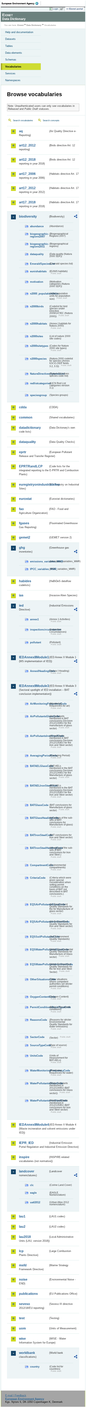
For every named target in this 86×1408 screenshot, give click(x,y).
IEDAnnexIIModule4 (33, 1124)
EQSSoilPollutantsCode (39, 936)
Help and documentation (19, 32)
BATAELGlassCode (39, 766)
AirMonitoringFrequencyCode (39, 703)
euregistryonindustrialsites (33, 484)
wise (22, 1338)
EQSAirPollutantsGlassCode (39, 904)
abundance (37, 226)
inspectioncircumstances (39, 629)
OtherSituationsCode (39, 979)
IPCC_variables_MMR (39, 569)
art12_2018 (27, 159)
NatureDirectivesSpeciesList (39, 373)
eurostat (25, 498)
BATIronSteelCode (39, 835)
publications (28, 1293)
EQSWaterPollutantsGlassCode (39, 949)
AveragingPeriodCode (39, 755)
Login (55, 9)
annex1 (34, 619)
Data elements (13, 52)
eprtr (22, 452)
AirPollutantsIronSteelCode (39, 735)
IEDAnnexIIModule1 (33, 657)
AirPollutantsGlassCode (39, 716)
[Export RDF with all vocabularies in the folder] (75, 217)
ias (21, 595)
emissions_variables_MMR (39, 561)
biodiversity (28, 216)
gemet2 (24, 537)
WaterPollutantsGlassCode (39, 1083)
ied (21, 605)
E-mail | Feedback (15, 1395)
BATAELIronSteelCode (39, 785)
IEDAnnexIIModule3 (33, 686)
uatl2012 (35, 1202)
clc (32, 1185)
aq (21, 131)
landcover (26, 1171)
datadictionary (30, 427)
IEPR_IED (26, 1143)
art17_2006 (27, 173)
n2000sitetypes (39, 345)
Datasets (10, 38)
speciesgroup (38, 395)
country (34, 1366)
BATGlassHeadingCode (39, 817)
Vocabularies (13, 66)
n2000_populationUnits (39, 293)
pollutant (35, 642)
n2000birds (37, 306)
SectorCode (37, 1037)
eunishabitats (38, 271)
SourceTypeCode (39, 1045)
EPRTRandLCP (31, 466)
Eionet (20, 25)
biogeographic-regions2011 (39, 245)
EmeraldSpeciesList (39, 263)
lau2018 (25, 1237)
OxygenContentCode (39, 996)
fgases (24, 523)
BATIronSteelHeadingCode (39, 847)
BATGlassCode (39, 805)
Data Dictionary (33, 25)
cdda (23, 407)
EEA (21, 3)
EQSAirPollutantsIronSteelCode (39, 921)
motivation (36, 281)
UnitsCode (36, 1055)
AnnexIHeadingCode (39, 671)
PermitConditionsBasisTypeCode (39, 1007)
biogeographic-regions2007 (39, 235)
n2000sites (36, 336)
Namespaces (12, 80)
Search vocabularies (23, 120)
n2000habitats (38, 323)
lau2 (22, 1226)
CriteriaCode (37, 877)
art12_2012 (27, 145)
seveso (24, 1304)
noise (23, 1279)
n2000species (38, 358)
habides (25, 581)
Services (10, 73)
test (22, 1318)
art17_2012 (27, 188)
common (25, 417)
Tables (9, 45)
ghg (22, 547)
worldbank (27, 1353)
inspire (24, 1157)
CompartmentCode (39, 865)
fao (21, 509)
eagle (33, 1192)
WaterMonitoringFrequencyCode (39, 1070)
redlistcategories (39, 383)
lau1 (22, 1216)
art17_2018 (27, 202)
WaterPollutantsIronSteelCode (39, 1100)
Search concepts (51, 120)
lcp (21, 1251)
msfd (23, 1265)
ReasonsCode (38, 1019)
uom (22, 1328)
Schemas (10, 59)
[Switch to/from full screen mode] (62, 9)
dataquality (37, 254)
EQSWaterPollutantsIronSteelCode (39, 964)
